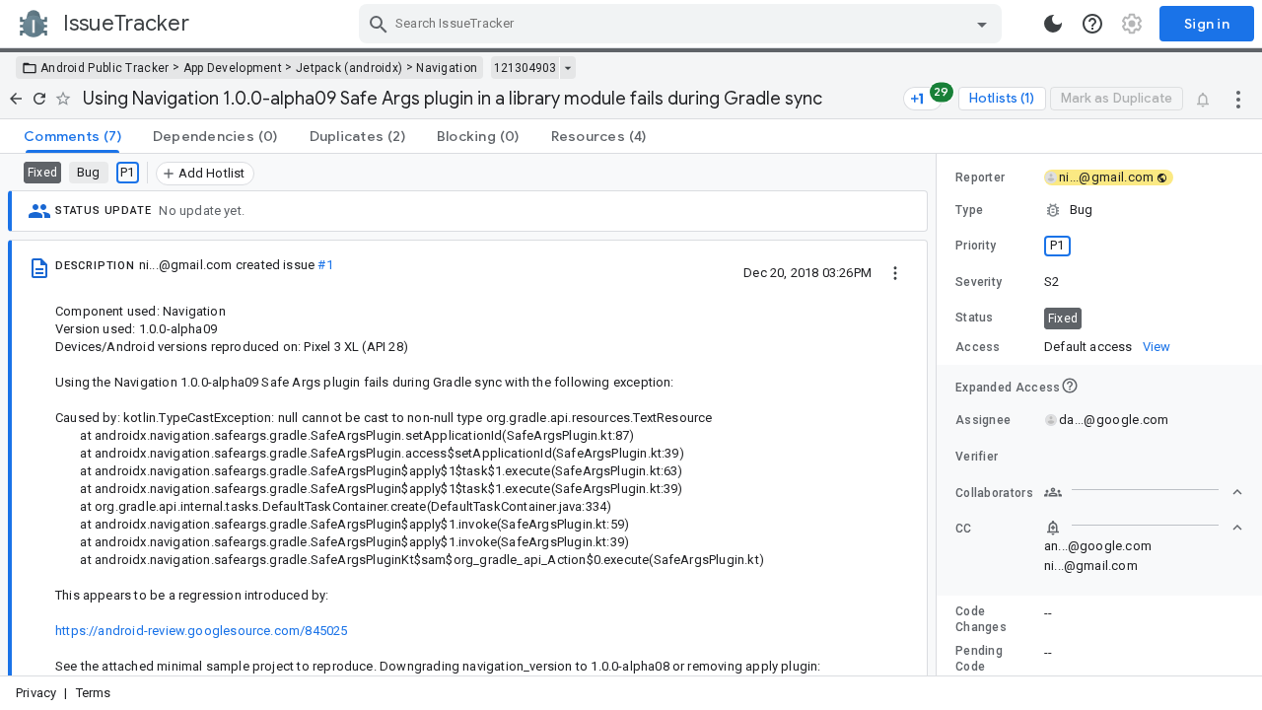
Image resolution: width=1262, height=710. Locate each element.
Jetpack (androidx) (349, 68)
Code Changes (981, 619)
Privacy (36, 692)
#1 (324, 264)
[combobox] (682, 24)
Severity (978, 282)
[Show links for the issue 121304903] (567, 68)
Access (978, 347)
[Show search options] (982, 24)
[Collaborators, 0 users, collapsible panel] (1143, 492)
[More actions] (1238, 98)
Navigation (446, 68)
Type (969, 210)
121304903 (525, 68)
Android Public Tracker (105, 68)
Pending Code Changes (981, 666)
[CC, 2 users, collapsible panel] (1143, 527)
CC (963, 528)
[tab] (72, 136)
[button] (1099, 210)
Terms (93, 692)
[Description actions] (895, 272)
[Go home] (16, 98)
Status (974, 317)
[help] (1092, 23)
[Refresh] (39, 98)
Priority (975, 245)
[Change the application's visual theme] (1053, 23)
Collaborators (994, 493)
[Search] (378, 24)
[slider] (940, 414)
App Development (233, 68)
